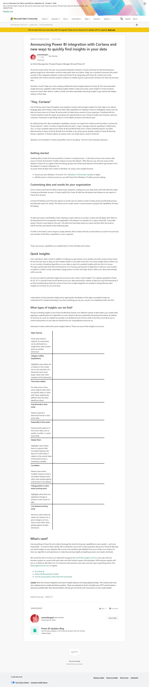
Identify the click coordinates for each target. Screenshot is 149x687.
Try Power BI (39, 571)
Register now (8, 11)
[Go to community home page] (24, 19)
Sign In (135, 19)
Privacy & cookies (112, 678)
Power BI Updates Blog (45, 25)
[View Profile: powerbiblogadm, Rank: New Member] (33, 57)
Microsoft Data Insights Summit (84, 558)
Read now (111, 30)
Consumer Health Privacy (39, 682)
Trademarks (134, 678)
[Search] (121, 19)
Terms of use (124, 678)
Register (128, 19)
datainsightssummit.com (39, 565)
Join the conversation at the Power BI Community (53, 576)
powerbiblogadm (42, 55)
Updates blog (33, 25)
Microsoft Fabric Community (19, 25)
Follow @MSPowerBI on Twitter (47, 574)
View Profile (112, 618)
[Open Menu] (136, 24)
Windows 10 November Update (80, 174)
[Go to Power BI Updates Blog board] (34, 630)
